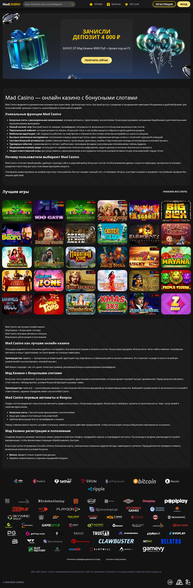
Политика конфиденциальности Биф (83, 559)
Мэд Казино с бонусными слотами (23, 330)
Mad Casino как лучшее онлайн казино (25, 326)
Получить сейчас (96, 60)
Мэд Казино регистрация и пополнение (25, 337)
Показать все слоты (175, 191)
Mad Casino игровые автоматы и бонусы (26, 333)
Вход (183, 4)
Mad (11, 4)
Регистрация (164, 4)
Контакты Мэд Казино (116, 559)
